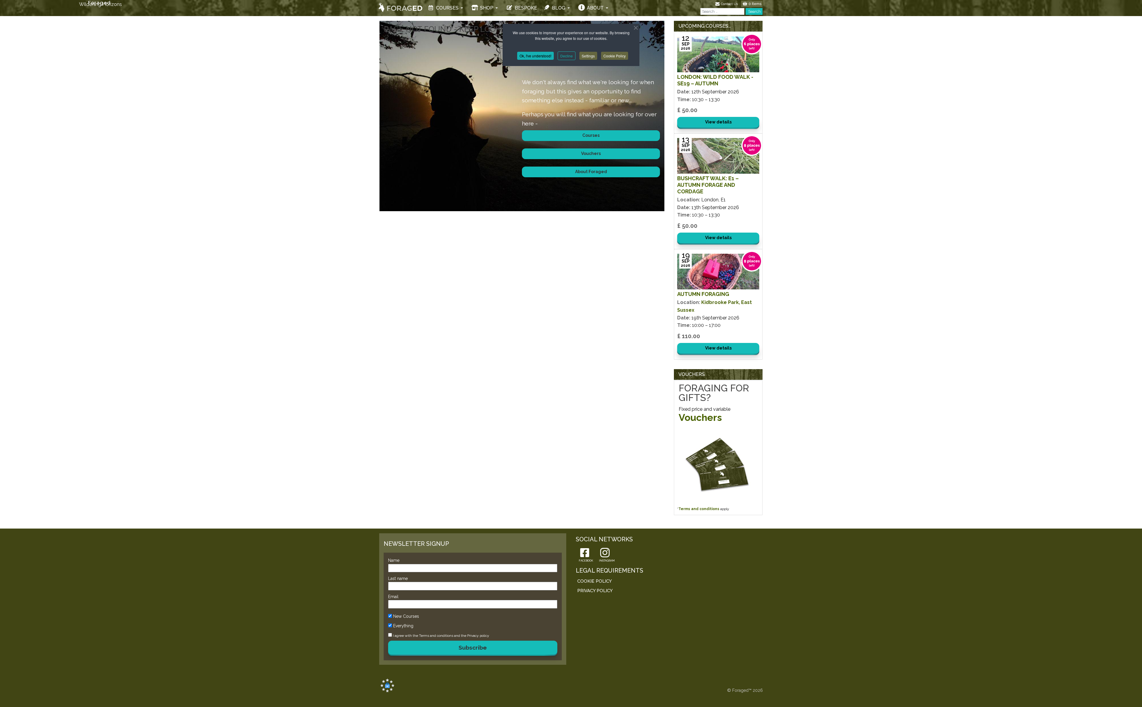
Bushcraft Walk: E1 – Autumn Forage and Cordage (708, 184)
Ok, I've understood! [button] (535, 55)
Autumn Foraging (703, 294)
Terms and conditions (698, 509)
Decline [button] (566, 55)
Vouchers (700, 417)
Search (754, 11)
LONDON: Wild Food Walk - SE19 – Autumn (715, 80)
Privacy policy (478, 636)
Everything (403, 625)
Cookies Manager (387, 685)
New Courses (406, 616)
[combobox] (722, 11)
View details (718, 122)
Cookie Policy (614, 55)
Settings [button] (588, 55)
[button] (446, 8)
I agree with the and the (440, 636)
